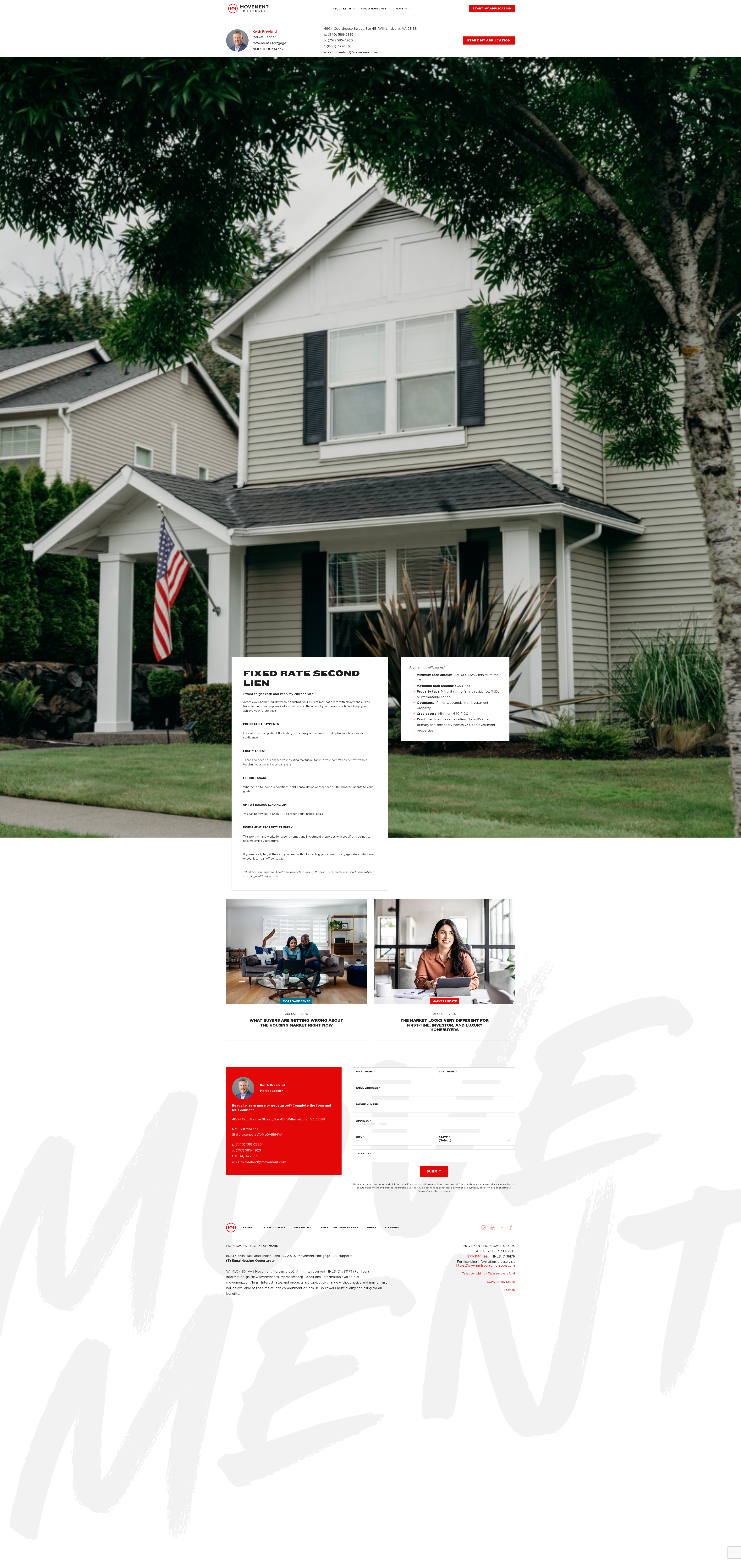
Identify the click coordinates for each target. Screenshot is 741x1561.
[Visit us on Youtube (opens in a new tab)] (502, 1228)
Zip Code (362, 1153)
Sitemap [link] (509, 1289)
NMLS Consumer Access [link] (339, 1227)
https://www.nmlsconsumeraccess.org (485, 1265)
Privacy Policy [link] (274, 1227)
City (359, 1137)
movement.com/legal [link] (243, 1282)
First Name (364, 1071)
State (443, 1137)
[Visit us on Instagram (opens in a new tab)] (484, 1228)
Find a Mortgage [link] (373, 8)
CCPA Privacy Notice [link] (501, 1281)
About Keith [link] (342, 8)
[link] (248, 8)
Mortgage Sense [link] (296, 1001)
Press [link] (371, 1227)
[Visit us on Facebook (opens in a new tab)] (511, 1228)
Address (362, 1120)
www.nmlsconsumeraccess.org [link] (279, 1277)
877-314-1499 (478, 1256)
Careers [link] (392, 1227)
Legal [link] (248, 1227)
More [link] (399, 8)
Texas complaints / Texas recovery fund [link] (488, 1273)
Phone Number (367, 1104)
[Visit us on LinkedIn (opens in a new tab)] (493, 1228)
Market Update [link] (444, 1001)
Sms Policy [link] (303, 1227)
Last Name (447, 1071)
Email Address (367, 1088)
